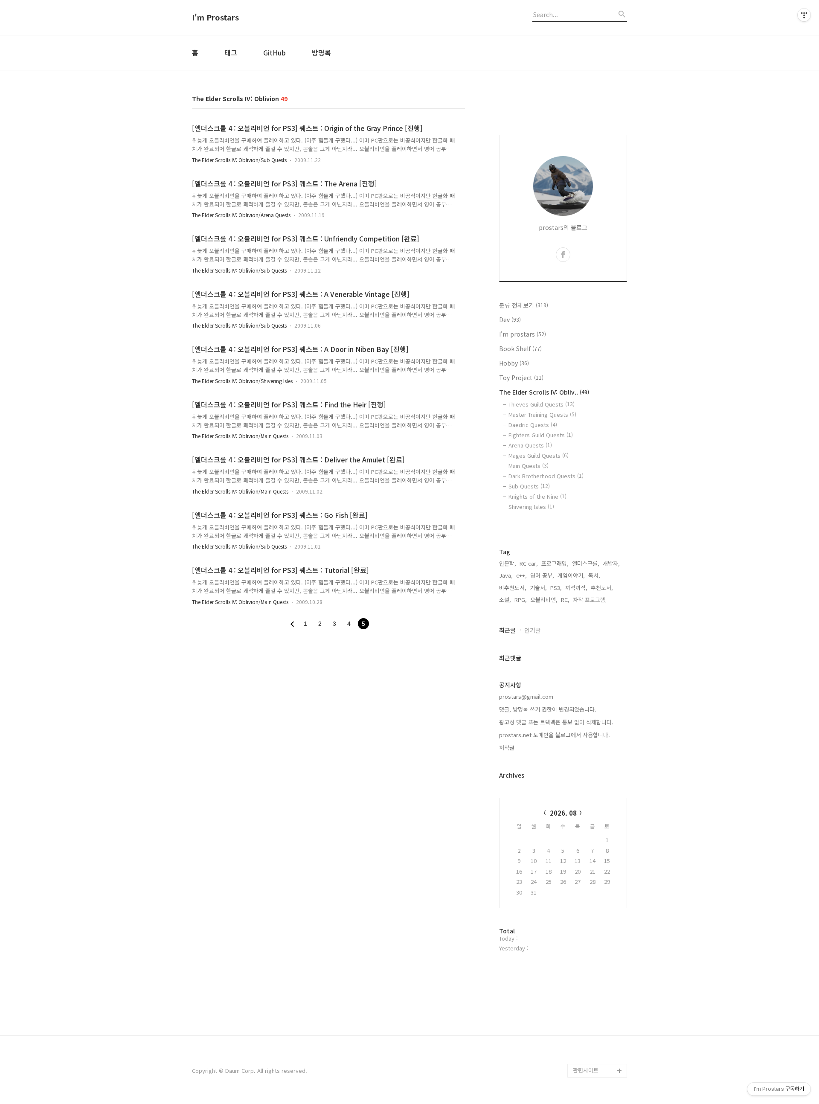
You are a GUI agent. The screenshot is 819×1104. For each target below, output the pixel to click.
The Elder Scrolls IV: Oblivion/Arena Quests (241, 214)
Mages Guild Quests (538, 455)
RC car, (529, 563)
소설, (505, 600)
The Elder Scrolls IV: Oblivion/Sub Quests (239, 159)
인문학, (507, 563)
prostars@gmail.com (526, 696)
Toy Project (521, 377)
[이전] (292, 624)
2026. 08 (563, 812)
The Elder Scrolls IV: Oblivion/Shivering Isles (242, 380)
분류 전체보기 (523, 305)
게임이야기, (571, 575)
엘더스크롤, (585, 563)
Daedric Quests (532, 425)
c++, (521, 575)
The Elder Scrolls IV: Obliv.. (544, 392)
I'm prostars (522, 334)
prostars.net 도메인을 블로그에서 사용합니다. (554, 735)
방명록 (321, 52)
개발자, (611, 563)
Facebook (585, 1002)
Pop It (581, 1057)
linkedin (583, 1030)
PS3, (556, 588)
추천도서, (602, 588)
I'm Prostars (215, 17)
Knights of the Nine (537, 496)
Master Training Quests (542, 414)
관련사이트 (585, 1070)
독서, (594, 575)
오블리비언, (544, 600)
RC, (565, 600)
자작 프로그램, (590, 600)
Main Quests (528, 466)
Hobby (514, 363)
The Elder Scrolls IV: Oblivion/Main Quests (240, 435)
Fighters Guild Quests (540, 435)
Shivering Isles (531, 507)
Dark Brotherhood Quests (546, 476)
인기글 (532, 630)
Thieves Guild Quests (541, 404)
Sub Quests (529, 486)
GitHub (274, 52)
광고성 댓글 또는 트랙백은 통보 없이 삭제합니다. (556, 722)
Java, (506, 575)
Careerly (584, 1043)
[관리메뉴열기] (804, 15)
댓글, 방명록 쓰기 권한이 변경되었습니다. (547, 709)
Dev (510, 319)
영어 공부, (542, 575)
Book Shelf (520, 348)
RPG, (520, 600)
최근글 (507, 630)
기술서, (538, 588)
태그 (230, 52)
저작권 (506, 748)
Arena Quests (530, 445)
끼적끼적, (576, 588)
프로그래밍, (555, 563)
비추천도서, (512, 588)
